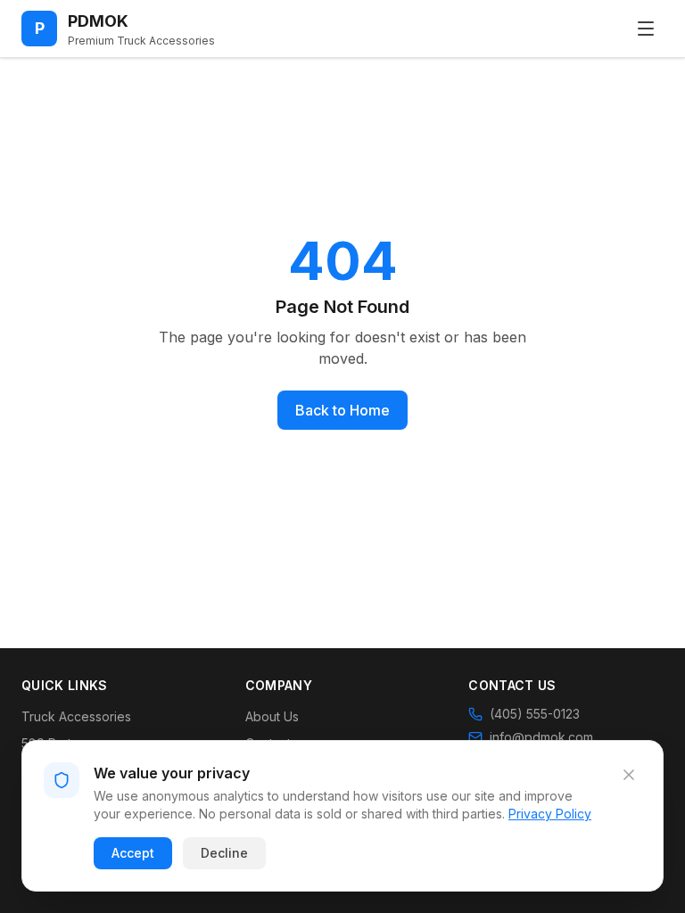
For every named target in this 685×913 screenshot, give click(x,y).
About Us (272, 716)
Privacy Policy (549, 813)
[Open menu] (646, 28)
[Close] (628, 774)
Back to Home (342, 410)
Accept (132, 852)
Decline (224, 852)
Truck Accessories (76, 716)
